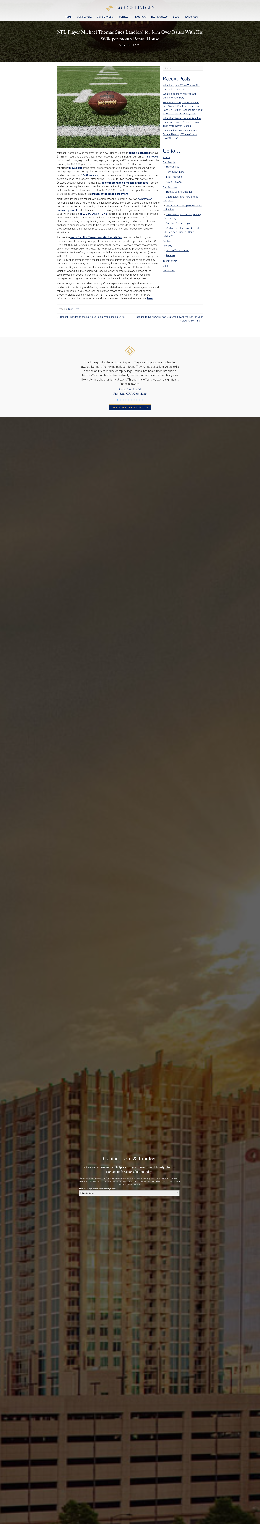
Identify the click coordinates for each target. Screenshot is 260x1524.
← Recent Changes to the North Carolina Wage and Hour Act (91, 316)
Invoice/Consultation (177, 250)
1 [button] (117, 400)
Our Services (170, 187)
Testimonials (170, 260)
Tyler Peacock (174, 176)
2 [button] (120, 400)
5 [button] (128, 400)
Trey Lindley (172, 166)
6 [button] (131, 400)
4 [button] (126, 400)
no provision (145, 198)
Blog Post (73, 309)
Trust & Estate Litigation (179, 191)
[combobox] (129, 1193)
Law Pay (167, 245)
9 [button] (139, 400)
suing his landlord (139, 152)
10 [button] (142, 400)
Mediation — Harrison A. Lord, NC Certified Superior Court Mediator (181, 232)
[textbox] (126, 1193)
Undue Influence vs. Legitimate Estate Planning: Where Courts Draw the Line (180, 134)
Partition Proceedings (178, 223)
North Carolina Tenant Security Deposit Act (96, 237)
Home (166, 157)
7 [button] (134, 400)
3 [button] (123, 400)
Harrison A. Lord (175, 171)
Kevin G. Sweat (174, 181)
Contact (167, 241)
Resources (169, 270)
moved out (75, 167)
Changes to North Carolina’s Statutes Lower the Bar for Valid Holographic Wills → (169, 318)
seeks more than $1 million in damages (125, 182)
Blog (165, 265)
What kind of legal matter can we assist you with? (97, 1189)
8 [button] (136, 400)
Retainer (170, 255)
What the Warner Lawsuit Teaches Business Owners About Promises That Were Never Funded (182, 122)
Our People (169, 162)
